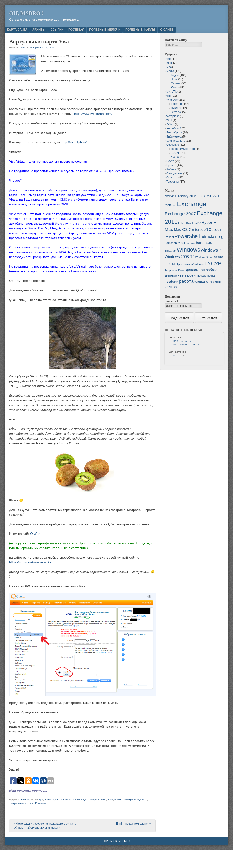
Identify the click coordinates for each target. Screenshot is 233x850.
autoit (207, 196)
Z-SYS (170, 124)
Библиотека (174, 136)
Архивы (39, 29)
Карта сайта (17, 29)
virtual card (61, 799)
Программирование (183, 148)
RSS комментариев (186, 344)
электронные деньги (135, 799)
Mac (169, 67)
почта (211, 275)
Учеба (175, 157)
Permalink (40, 803)
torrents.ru (204, 243)
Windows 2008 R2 (180, 257)
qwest (23, 47)
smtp (177, 243)
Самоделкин (174, 173)
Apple (198, 195)
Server (169, 243)
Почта (170, 161)
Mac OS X (182, 229)
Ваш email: (172, 301)
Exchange (177, 103)
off (193, 355)
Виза (103, 799)
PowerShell (187, 236)
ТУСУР (175, 153)
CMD (168, 205)
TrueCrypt (170, 250)
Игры (174, 79)
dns (174, 205)
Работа (171, 169)
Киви (110, 799)
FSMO (181, 223)
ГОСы (170, 264)
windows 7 (211, 250)
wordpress (172, 116)
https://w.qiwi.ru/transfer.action (31, 562)
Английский (173, 128)
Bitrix (169, 63)
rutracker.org (211, 236)
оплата (118, 799)
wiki (168, 95)
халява (171, 287)
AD (191, 196)
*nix (168, 58)
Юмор (175, 87)
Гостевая (76, 29)
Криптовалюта (175, 140)
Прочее (24, 799)
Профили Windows (190, 264)
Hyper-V (176, 108)
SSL (183, 243)
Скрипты (172, 177)
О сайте (166, 29)
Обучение (172, 144)
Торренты (172, 181)
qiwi (41, 799)
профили (171, 281)
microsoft (200, 230)
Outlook (215, 230)
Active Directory (177, 196)
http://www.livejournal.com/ (93, 113)
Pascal (169, 237)
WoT (169, 120)
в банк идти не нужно (87, 799)
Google (190, 223)
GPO (198, 223)
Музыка (176, 83)
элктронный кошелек (21, 803)
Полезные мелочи (104, 29)
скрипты (215, 281)
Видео (175, 75)
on (175, 355)
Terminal (49, 799)
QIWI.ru (35, 533)
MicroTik (171, 91)
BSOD (216, 196)
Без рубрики (174, 132)
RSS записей (182, 341)
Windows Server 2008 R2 (209, 257)
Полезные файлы (140, 29)
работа (186, 281)
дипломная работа (202, 270)
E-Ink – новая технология (133, 823)
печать (202, 275)
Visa (71, 799)
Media (170, 71)
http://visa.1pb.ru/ (74, 142)
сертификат (202, 281)
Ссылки (57, 29)
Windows (172, 99)
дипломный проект (181, 275)
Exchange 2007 (180, 213)
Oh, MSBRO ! (26, 13)
